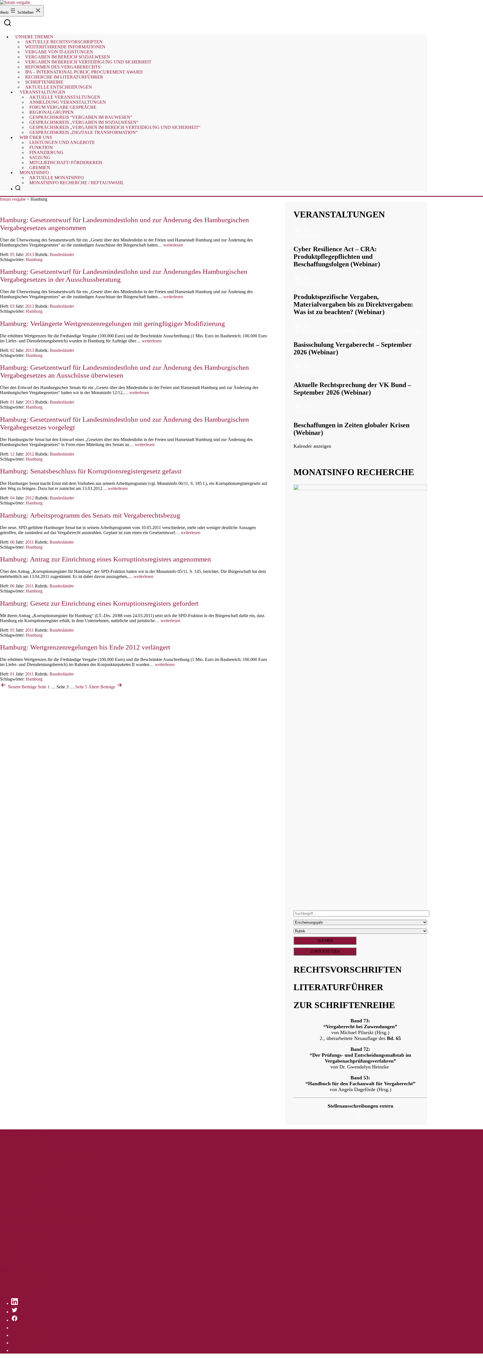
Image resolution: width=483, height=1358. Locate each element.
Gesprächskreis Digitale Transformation (35, 1221)
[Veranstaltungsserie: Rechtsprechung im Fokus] (324, 371)
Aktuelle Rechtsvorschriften (24, 1136)
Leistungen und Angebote (62, 142)
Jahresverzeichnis (15, 1291)
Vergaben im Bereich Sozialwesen (30, 1152)
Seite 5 (81, 686)
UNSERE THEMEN (20, 1131)
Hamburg (34, 259)
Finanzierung (11, 1246)
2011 (29, 542)
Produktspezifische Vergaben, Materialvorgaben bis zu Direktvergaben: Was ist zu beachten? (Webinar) (353, 304)
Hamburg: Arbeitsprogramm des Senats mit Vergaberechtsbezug (90, 515)
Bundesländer (62, 254)
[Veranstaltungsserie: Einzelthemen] (324, 283)
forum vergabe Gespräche (23, 1196)
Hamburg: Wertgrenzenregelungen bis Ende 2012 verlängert (85, 647)
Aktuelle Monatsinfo (18, 1276)
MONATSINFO (15, 1271)
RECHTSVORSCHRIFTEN (347, 969)
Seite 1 (44, 686)
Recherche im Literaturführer (25, 1172)
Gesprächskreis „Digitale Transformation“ (83, 132)
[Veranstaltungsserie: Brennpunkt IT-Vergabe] (324, 235)
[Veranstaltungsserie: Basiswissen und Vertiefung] (424, 331)
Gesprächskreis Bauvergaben (25, 1206)
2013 (29, 254)
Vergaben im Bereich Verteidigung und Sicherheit (43, 1157)
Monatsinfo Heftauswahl (22, 1286)
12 (12, 454)
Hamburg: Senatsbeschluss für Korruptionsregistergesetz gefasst (91, 471)
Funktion (8, 1241)
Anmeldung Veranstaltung (23, 1191)
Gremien (39, 167)
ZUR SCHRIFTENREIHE (344, 1005)
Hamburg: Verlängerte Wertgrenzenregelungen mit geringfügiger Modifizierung (112, 323)
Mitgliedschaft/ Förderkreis (65, 162)
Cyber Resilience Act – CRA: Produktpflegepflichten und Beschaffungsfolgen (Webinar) (336, 256)
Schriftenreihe (12, 1177)
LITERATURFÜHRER (338, 987)
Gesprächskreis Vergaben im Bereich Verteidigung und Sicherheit (57, 1216)
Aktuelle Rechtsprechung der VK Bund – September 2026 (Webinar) (352, 388)
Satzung (7, 1251)
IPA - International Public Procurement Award (40, 1167)
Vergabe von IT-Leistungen (24, 1146)
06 (12, 542)
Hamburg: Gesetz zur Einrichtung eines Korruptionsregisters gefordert (99, 603)
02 (12, 350)
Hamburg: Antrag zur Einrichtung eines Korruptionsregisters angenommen (105, 559)
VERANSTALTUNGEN (339, 214)
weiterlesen (173, 245)
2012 (29, 454)
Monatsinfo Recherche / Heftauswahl (76, 182)
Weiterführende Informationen (26, 1141)
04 (12, 498)
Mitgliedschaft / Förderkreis (24, 1256)
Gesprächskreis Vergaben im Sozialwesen (37, 1211)
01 (12, 402)
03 (12, 306)
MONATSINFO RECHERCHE (353, 472)
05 (12, 254)
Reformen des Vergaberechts (25, 1162)
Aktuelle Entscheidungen (58, 87)
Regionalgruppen (15, 1201)
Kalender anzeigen (312, 446)
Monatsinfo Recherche (20, 1281)
